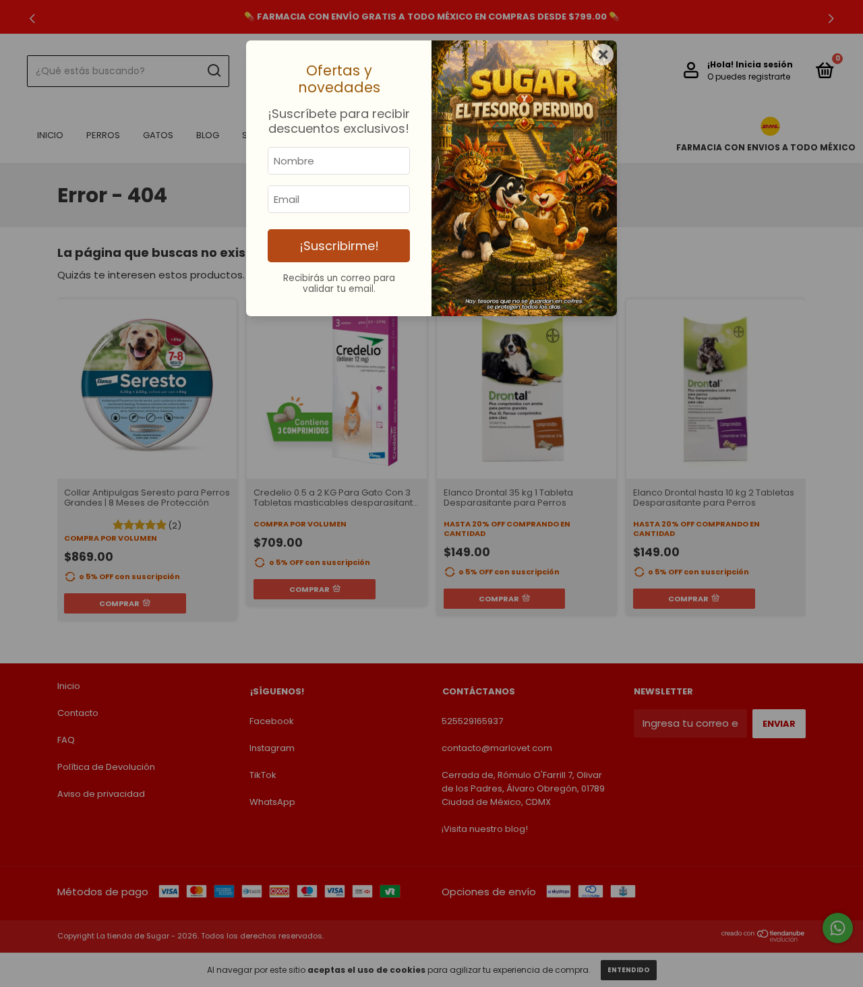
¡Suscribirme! (339, 245)
